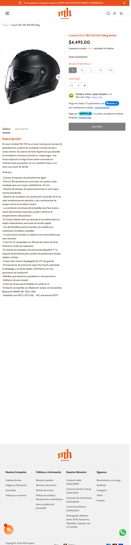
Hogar (5, 24)
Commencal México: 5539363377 (76, 508)
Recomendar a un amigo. (109, 480)
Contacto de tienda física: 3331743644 (79, 499)
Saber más (97, 97)
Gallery (6, 128)
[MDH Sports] (65, 13)
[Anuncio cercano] (124, 3)
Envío (90, 48)
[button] (7, 13)
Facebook (101, 485)
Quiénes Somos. (14, 480)
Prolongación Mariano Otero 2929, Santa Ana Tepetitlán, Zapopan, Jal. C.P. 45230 (78, 521)
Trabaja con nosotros (16, 495)
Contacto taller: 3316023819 (74, 482)
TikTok (100, 495)
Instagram (102, 490)
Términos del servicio (46, 485)
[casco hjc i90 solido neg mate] (32, 77)
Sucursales (11, 490)
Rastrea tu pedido (45, 480)
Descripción (21, 128)
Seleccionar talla (80, 63)
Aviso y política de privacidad (45, 506)
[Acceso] (114, 13)
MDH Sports (28, 543)
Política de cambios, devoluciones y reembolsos (49, 497)
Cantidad (74, 78)
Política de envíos (44, 490)
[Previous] (6, 77)
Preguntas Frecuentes (16, 485)
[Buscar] (108, 13)
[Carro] (121, 13)
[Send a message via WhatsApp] (123, 532)
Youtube (101, 500)
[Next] (58, 77)
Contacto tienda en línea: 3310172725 (79, 491)
